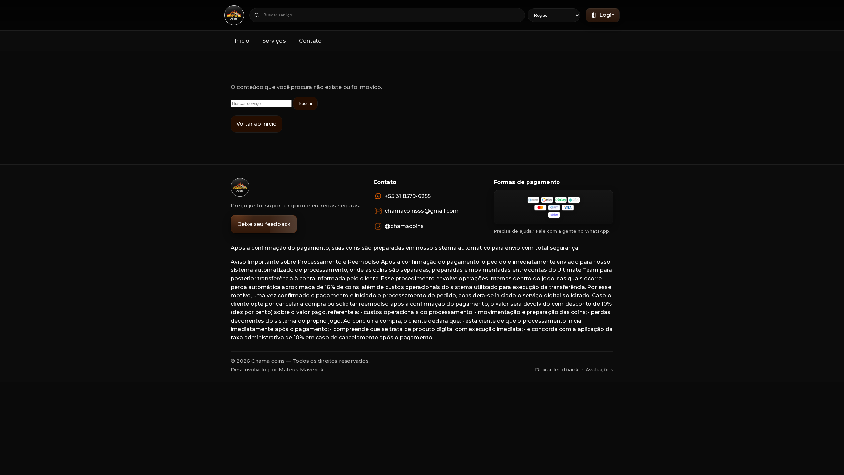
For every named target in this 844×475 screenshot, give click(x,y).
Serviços (274, 41)
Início (242, 41)
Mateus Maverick (301, 369)
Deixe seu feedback (264, 224)
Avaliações (599, 369)
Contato (310, 41)
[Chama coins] (240, 187)
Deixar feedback (557, 369)
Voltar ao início (256, 124)
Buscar (305, 103)
